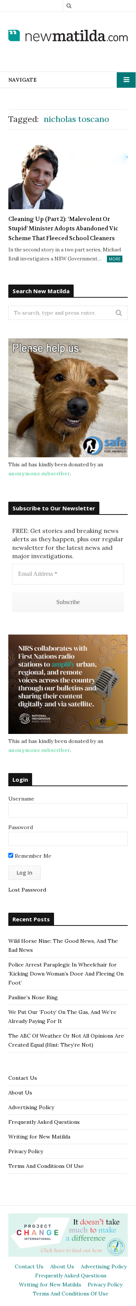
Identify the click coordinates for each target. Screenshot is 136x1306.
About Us (20, 1092)
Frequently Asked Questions (44, 1122)
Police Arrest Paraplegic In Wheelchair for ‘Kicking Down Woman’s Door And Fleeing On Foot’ (66, 973)
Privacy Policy (25, 1151)
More (115, 259)
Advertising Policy (31, 1107)
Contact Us (22, 1078)
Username (21, 798)
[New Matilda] (68, 36)
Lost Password (27, 889)
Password (20, 827)
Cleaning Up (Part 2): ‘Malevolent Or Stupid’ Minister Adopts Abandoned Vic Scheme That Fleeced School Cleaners (63, 228)
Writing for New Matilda (39, 1136)
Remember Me (32, 855)
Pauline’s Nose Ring (33, 997)
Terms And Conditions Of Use (46, 1166)
